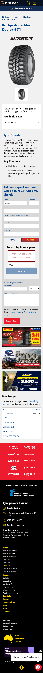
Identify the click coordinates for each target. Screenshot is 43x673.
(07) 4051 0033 (14, 520)
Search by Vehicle (10, 550)
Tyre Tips (6, 562)
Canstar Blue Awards (11, 623)
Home (6, 17)
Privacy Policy (15, 312)
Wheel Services (9, 590)
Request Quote (12, 321)
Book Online (9, 602)
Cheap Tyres (7, 629)
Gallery (6, 611)
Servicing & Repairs (10, 584)
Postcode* (8, 231)
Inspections (7, 581)
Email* (6, 223)
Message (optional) (11, 293)
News (5, 608)
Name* (6, 207)
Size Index (7, 620)
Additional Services (10, 593)
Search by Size (9, 553)
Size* (6, 199)
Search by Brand (9, 556)
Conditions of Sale (30, 662)
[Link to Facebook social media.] (21, 667)
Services (7, 575)
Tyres (5, 547)
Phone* (16, 215)
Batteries (6, 578)
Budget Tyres (8, 626)
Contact (6, 599)
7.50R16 (36, 409)
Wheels (6, 565)
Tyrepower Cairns (23, 8)
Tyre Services (8, 587)
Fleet (5, 605)
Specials (7, 596)
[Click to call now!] (28, 3)
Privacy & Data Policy (16, 662)
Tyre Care (6, 559)
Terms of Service (30, 312)
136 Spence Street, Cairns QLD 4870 (21, 514)
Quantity (32, 199)
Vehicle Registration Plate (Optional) (13, 284)
